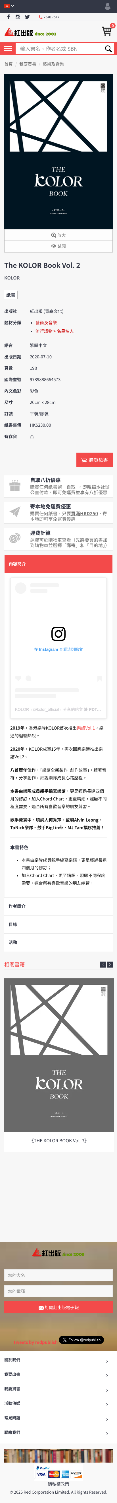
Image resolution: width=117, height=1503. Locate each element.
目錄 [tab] (13, 924)
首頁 (8, 64)
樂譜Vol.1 (86, 728)
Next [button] (110, 965)
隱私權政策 (58, 1484)
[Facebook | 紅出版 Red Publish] (8, 17)
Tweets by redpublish (35, 1342)
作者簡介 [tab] (17, 906)
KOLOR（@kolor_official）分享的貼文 (49, 709)
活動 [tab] (13, 942)
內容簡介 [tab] (17, 564)
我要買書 (27, 64)
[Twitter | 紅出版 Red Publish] (27, 17)
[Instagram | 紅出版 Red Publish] (18, 17)
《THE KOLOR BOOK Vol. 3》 (59, 1140)
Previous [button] (103, 965)
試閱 (61, 246)
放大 (61, 235)
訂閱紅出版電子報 (61, 1307)
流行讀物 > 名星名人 (54, 331)
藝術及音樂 (53, 64)
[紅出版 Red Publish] (30, 31)
